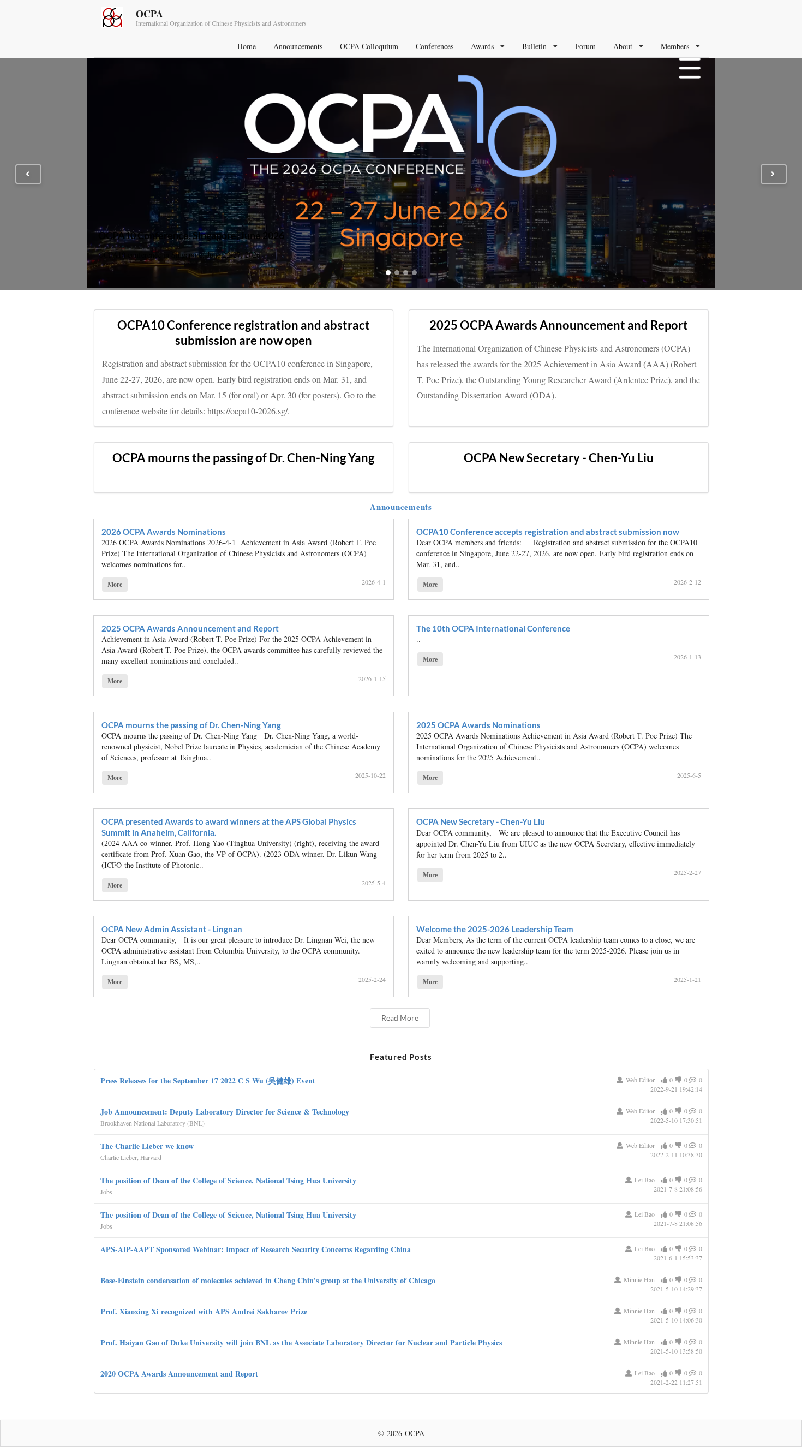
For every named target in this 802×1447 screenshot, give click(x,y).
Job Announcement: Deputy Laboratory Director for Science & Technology (224, 1111)
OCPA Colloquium (369, 46)
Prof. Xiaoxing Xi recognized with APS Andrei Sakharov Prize (203, 1311)
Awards (482, 46)
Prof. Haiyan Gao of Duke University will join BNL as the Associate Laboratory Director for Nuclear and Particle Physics (301, 1342)
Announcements (297, 46)
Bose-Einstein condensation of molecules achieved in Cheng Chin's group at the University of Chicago (267, 1280)
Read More (399, 1017)
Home (246, 46)
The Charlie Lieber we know (147, 1146)
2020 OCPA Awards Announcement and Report (179, 1373)
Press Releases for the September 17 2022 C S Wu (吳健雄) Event (207, 1080)
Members (675, 46)
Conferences (434, 46)
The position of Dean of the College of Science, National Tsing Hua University (228, 1180)
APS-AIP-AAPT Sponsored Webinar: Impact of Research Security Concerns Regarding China (255, 1249)
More (114, 584)
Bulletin (534, 46)
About (622, 46)
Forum (585, 46)
